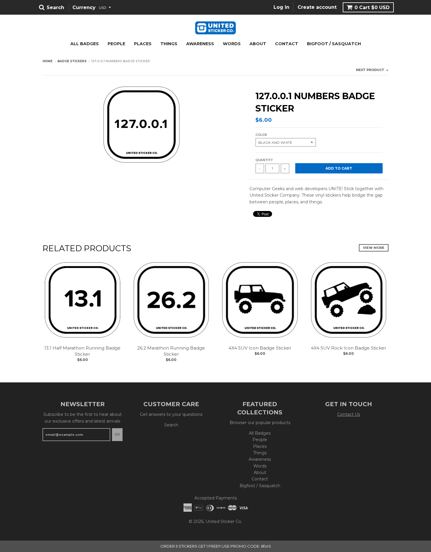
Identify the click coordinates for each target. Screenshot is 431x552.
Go (117, 434)
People (116, 43)
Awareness (200, 43)
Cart (372, 7)
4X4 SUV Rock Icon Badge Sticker (348, 348)
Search (171, 425)
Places (143, 43)
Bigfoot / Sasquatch (334, 43)
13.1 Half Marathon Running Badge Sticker (82, 351)
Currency (84, 7)
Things (168, 43)
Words (232, 43)
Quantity (264, 160)
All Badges (84, 43)
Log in (281, 7)
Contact (286, 43)
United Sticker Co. (224, 521)
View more (373, 248)
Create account (317, 7)
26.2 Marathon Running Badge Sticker (171, 351)
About (258, 43)
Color (261, 135)
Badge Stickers (71, 61)
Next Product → (372, 70)
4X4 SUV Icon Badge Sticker (259, 348)
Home (47, 61)
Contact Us (348, 414)
